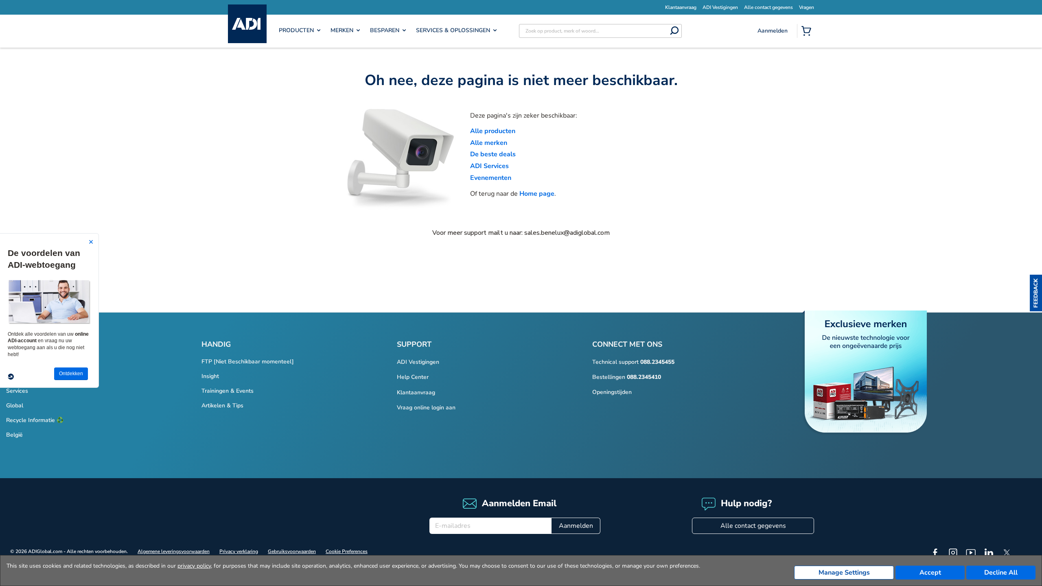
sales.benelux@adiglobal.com (567, 232)
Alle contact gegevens (753, 525)
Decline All (1001, 572)
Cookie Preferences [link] (347, 551)
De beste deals (493, 154)
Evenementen (490, 177)
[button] (1036, 293)
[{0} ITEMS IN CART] (807, 31)
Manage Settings (844, 572)
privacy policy (194, 566)
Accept (930, 572)
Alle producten (492, 131)
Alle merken (488, 142)
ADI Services (489, 166)
